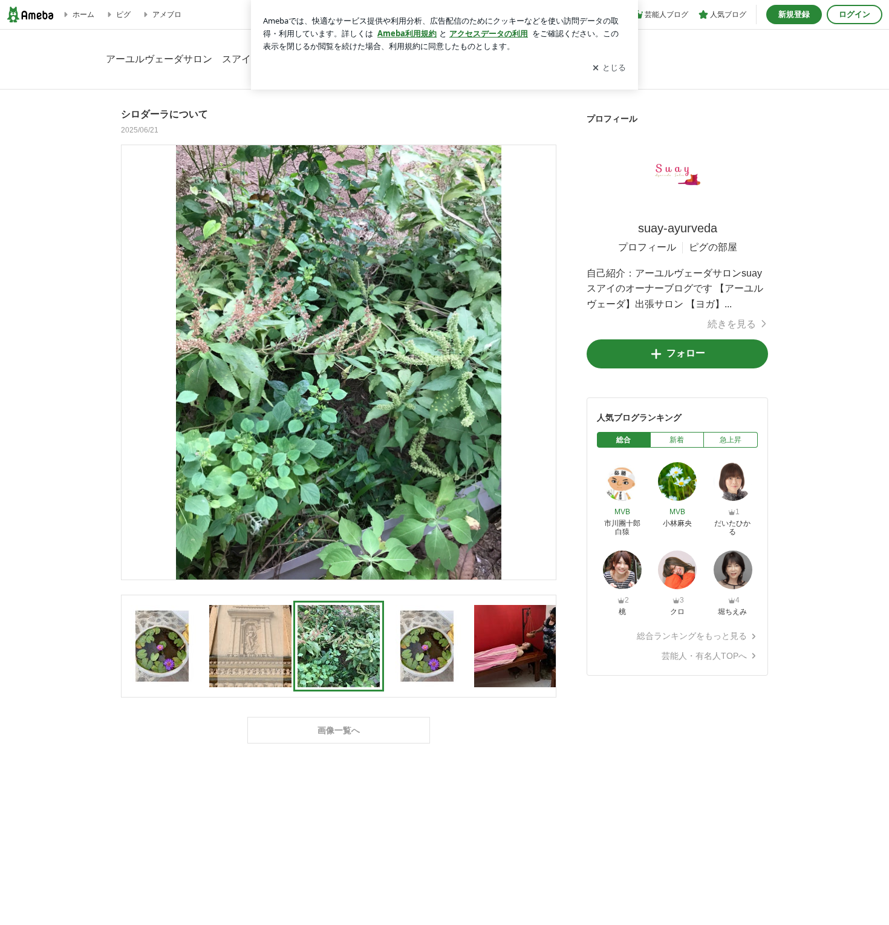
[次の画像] (543, 361)
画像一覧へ (339, 730)
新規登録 (794, 14)
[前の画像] (133, 361)
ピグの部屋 (713, 247)
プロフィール (647, 247)
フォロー (685, 353)
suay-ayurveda (677, 228)
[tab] (624, 440)
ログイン (854, 14)
